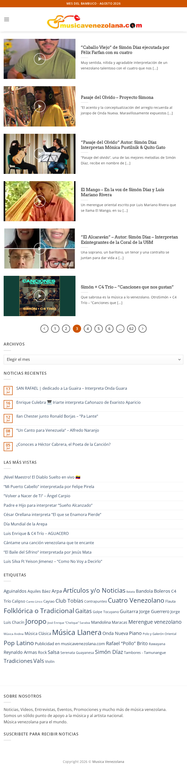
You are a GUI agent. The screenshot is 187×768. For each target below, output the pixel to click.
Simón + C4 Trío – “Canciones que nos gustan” (127, 287)
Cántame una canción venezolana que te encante (49, 542)
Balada (130, 591)
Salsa (53, 652)
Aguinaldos (15, 591)
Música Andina (14, 634)
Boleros (162, 591)
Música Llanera (77, 632)
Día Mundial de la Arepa (25, 524)
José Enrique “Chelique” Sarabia (68, 623)
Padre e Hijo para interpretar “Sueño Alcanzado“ (48, 505)
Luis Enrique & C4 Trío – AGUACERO (36, 533)
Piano (135, 633)
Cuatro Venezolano (136, 600)
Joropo (36, 621)
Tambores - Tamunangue (145, 652)
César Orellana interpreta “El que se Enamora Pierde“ (52, 514)
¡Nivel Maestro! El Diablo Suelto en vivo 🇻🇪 (42, 477)
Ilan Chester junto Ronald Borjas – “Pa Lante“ (57, 416)
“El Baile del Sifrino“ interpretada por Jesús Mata (48, 552)
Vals (38, 661)
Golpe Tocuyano (106, 611)
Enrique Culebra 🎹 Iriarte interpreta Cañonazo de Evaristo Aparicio (78, 402)
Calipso (18, 601)
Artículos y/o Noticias (94, 590)
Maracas (119, 622)
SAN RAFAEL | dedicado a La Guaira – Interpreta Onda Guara (71, 388)
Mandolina (101, 622)
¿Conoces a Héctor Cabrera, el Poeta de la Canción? (63, 444)
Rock (42, 652)
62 (131, 328)
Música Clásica (38, 633)
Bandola (144, 591)
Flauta (170, 601)
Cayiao (49, 601)
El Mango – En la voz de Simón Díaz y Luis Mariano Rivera (122, 192)
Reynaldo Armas (20, 652)
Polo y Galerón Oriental (159, 634)
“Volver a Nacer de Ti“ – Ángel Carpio (37, 495)
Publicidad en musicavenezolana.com (70, 643)
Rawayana (157, 643)
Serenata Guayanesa (77, 652)
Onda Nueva (115, 633)
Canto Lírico (34, 601)
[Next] (143, 329)
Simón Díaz (109, 652)
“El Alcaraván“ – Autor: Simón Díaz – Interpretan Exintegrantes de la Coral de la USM (129, 240)
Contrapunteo (95, 601)
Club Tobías (69, 600)
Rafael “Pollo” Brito (127, 643)
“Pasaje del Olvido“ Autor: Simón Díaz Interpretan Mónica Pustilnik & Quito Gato (123, 145)
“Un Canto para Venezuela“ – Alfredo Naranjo (57, 430)
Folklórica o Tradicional (39, 610)
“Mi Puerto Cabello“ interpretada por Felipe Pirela (49, 486)
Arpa (57, 591)
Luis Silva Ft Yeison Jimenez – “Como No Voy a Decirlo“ (53, 561)
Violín (50, 661)
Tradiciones (18, 661)
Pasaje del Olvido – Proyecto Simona (117, 97)
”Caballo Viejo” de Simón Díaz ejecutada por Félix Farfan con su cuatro (125, 50)
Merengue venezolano (155, 621)
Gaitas (83, 611)
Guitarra (129, 611)
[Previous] (44, 329)
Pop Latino (19, 643)
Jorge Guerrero (154, 611)
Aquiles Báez (39, 591)
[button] (6, 19)
